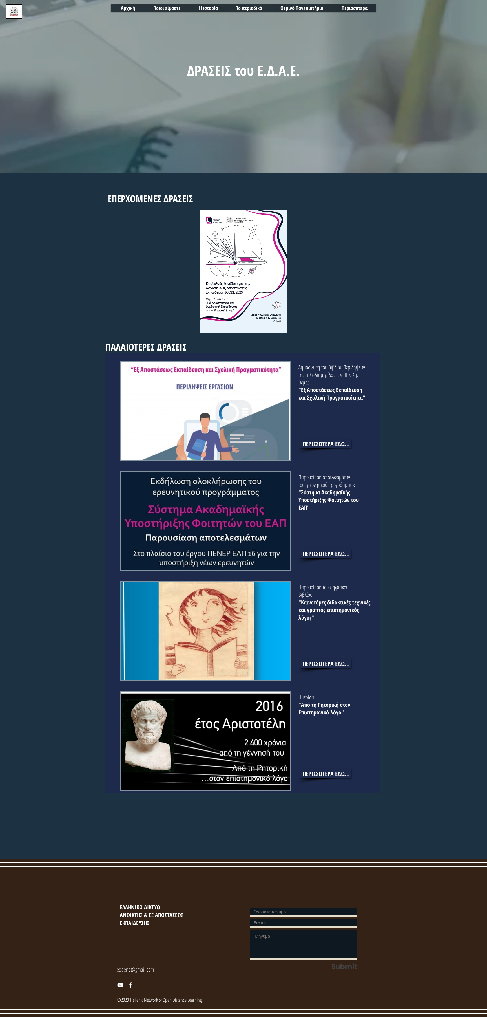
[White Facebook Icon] (130, 985)
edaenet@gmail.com (135, 969)
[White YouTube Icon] (120, 985)
